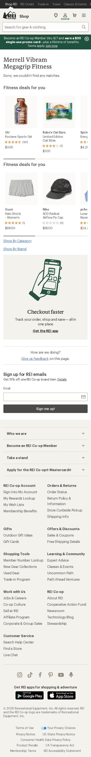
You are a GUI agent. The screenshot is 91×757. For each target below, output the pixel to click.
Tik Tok (30, 674)
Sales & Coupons (60, 535)
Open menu (84, 15)
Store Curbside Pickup (64, 510)
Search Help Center (18, 642)
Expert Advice (58, 560)
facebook (40, 674)
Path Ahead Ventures (63, 579)
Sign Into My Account (20, 492)
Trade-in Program (16, 579)
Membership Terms (23, 751)
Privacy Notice (25, 734)
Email (6, 388)
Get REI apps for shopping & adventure (45, 687)
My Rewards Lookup (19, 498)
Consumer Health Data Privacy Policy (45, 740)
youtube (61, 674)
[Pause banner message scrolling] (86, 38)
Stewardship (57, 623)
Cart (74, 15)
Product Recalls (27, 745)
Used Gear (11, 573)
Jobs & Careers (14, 598)
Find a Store (12, 648)
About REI (55, 598)
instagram (19, 674)
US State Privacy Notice (59, 734)
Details (62, 379)
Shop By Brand (14, 249)
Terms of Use (24, 727)
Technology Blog (60, 617)
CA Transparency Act (60, 745)
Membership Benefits (20, 511)
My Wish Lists (13, 505)
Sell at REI (10, 611)
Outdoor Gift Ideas (18, 535)
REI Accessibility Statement (62, 751)
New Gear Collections (20, 567)
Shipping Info (58, 516)
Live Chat (10, 655)
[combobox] (45, 27)
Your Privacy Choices (61, 727)
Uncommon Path (60, 573)
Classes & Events (60, 567)
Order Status (57, 492)
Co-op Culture (14, 604)
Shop (24, 16)
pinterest (50, 674)
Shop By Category (17, 241)
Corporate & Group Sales (22, 623)
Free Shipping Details (63, 541)
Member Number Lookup (23, 560)
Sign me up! (45, 409)
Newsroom (55, 611)
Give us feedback (34, 359)
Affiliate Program (16, 617)
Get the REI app (45, 331)
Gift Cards (11, 541)
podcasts (71, 674)
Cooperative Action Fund (66, 604)
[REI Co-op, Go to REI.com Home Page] (9, 15)
